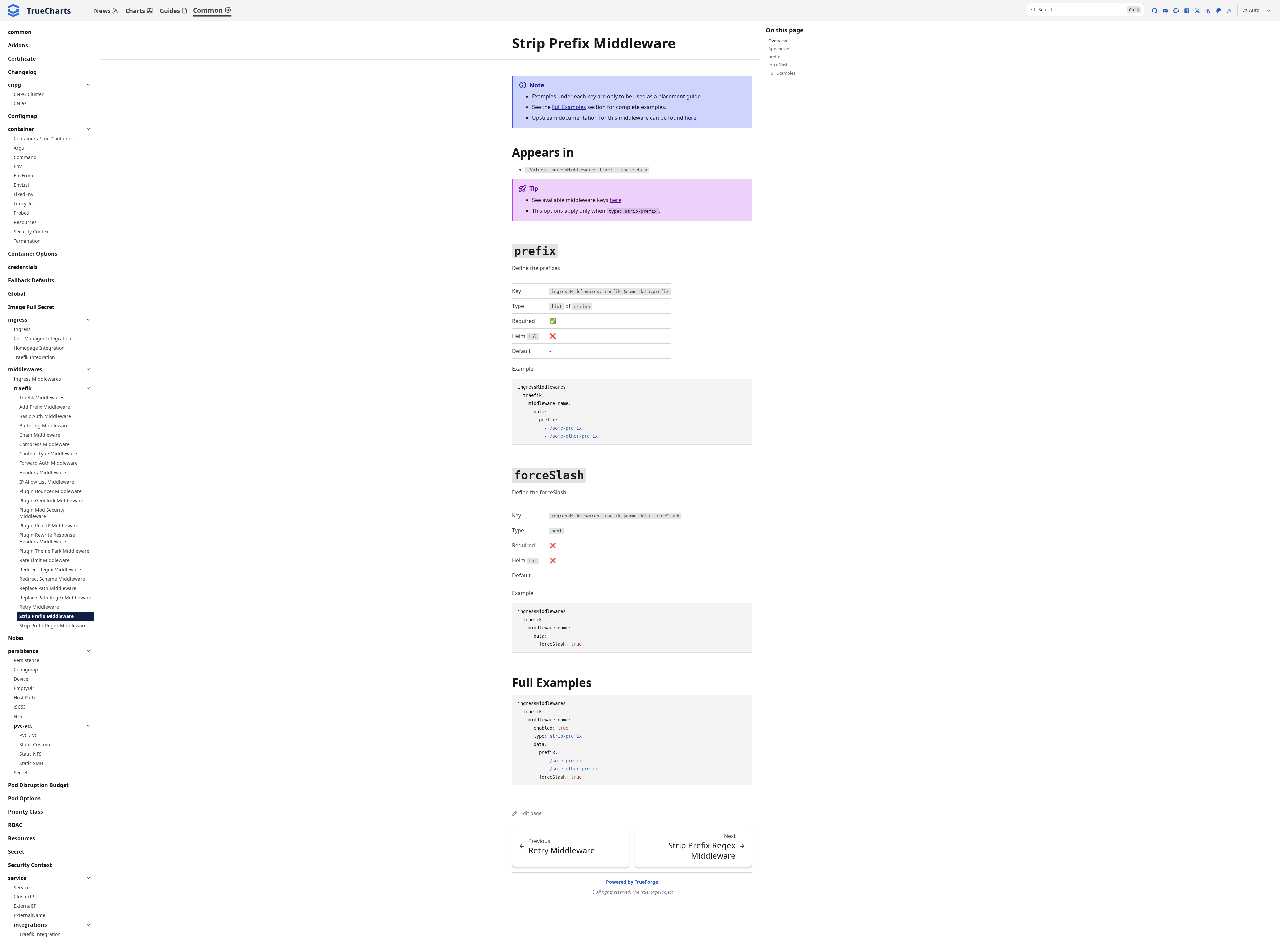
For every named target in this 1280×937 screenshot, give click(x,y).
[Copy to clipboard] (743, 386)
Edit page (531, 813)
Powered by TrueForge (632, 882)
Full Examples (569, 107)
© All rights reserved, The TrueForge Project (632, 892)
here (690, 117)
